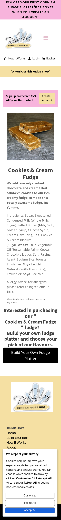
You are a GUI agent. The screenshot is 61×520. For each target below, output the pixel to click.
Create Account (47, 98)
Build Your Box (17, 438)
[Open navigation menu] (45, 38)
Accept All (30, 510)
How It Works (16, 442)
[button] (14, 58)
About (11, 447)
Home (11, 433)
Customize (30, 495)
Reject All (30, 502)
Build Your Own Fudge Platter (30, 355)
